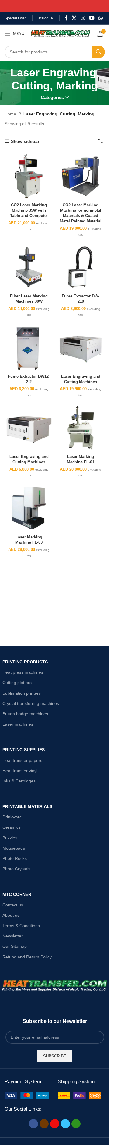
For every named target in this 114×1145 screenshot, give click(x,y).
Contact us (12, 905)
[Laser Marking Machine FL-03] (29, 508)
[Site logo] (60, 33)
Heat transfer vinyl (19, 770)
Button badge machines (25, 713)
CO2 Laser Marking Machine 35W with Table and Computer (29, 210)
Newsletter (12, 936)
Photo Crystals (16, 868)
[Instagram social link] (83, 18)
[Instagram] (44, 1123)
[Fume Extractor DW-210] (80, 267)
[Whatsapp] (76, 1123)
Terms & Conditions (21, 925)
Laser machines (17, 724)
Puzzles (9, 837)
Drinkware (12, 816)
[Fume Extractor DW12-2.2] (29, 347)
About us (10, 915)
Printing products (25, 661)
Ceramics (11, 827)
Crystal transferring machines (30, 703)
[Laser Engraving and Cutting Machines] (80, 347)
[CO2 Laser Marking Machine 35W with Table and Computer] (29, 176)
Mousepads (13, 848)
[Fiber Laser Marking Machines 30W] (29, 267)
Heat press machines (22, 672)
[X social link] (74, 18)
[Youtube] (54, 1123)
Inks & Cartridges (19, 781)
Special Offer (15, 18)
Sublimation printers (21, 693)
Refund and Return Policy (27, 956)
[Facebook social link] (66, 18)
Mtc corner (16, 894)
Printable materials (27, 806)
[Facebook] (33, 1123)
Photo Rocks (14, 858)
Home (10, 114)
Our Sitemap (14, 946)
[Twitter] (65, 1123)
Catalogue (44, 18)
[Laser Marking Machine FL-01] (80, 428)
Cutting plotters (17, 682)
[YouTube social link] (91, 18)
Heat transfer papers (22, 760)
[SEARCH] (98, 52)
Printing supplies (23, 749)
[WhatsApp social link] (101, 18)
